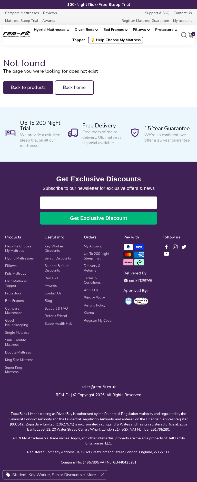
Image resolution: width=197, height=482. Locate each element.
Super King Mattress (13, 369)
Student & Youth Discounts (57, 268)
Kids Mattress (15, 273)
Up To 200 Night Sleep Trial (96, 256)
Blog (48, 301)
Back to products (28, 87)
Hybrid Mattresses (49, 29)
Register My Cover (98, 320)
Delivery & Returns (92, 268)
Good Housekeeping (16, 322)
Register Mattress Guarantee (145, 20)
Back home (74, 87)
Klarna (89, 313)
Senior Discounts (58, 258)
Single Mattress (17, 332)
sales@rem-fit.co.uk (99, 387)
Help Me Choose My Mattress (18, 248)
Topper (78, 40)
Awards (48, 20)
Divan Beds (84, 29)
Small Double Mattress (15, 342)
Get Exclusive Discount (98, 218)
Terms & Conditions (92, 280)
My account (182, 20)
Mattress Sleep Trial (21, 20)
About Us (91, 290)
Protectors (164, 29)
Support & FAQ (157, 13)
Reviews (50, 13)
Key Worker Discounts (54, 248)
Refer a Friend (56, 316)
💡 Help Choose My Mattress (116, 40)
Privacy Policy (94, 297)
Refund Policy (94, 305)
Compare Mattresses (22, 13)
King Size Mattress (19, 360)
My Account (93, 246)
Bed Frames (113, 29)
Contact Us (183, 13)
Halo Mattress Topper (16, 283)
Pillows (139, 29)
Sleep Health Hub (58, 323)
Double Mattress (18, 352)
